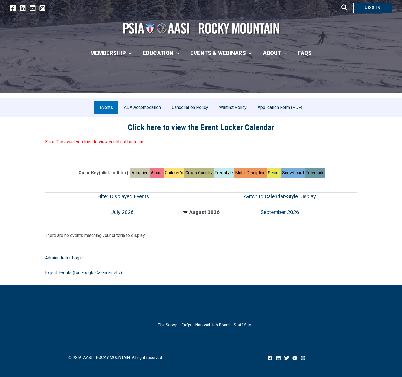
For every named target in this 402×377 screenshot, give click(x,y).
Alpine (157, 172)
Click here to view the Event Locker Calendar (201, 127)
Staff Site (242, 325)
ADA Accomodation (142, 107)
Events (106, 107)
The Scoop (167, 325)
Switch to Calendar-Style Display (279, 196)
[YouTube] (32, 8)
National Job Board (212, 325)
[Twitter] (286, 358)
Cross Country (198, 172)
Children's (174, 172)
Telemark (315, 172)
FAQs (186, 325)
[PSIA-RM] (201, 28)
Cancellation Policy (190, 107)
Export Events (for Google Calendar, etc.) (83, 272)
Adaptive (140, 172)
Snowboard (293, 172)
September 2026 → (283, 212)
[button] (344, 8)
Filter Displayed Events (123, 196)
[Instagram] (42, 8)
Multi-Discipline (250, 172)
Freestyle (224, 172)
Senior (274, 172)
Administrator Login (64, 257)
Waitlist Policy (233, 107)
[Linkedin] (22, 8)
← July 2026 (119, 212)
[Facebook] (13, 8)
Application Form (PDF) (280, 107)
